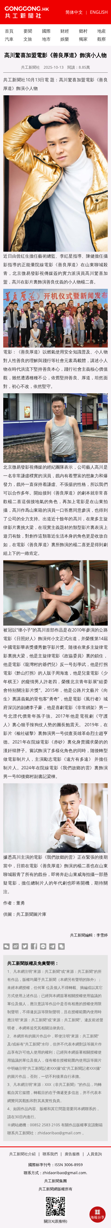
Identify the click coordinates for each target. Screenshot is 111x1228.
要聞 (27, 31)
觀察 (101, 39)
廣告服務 (72, 1153)
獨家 (83, 39)
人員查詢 (94, 1153)
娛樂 (64, 39)
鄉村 (83, 31)
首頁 (9, 31)
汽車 (9, 39)
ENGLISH (99, 12)
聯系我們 (50, 1153)
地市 (46, 39)
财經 (64, 31)
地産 (101, 31)
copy (61, 946)
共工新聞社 (30, 67)
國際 (46, 31)
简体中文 (74, 12)
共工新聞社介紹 (22, 1153)
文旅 (27, 39)
